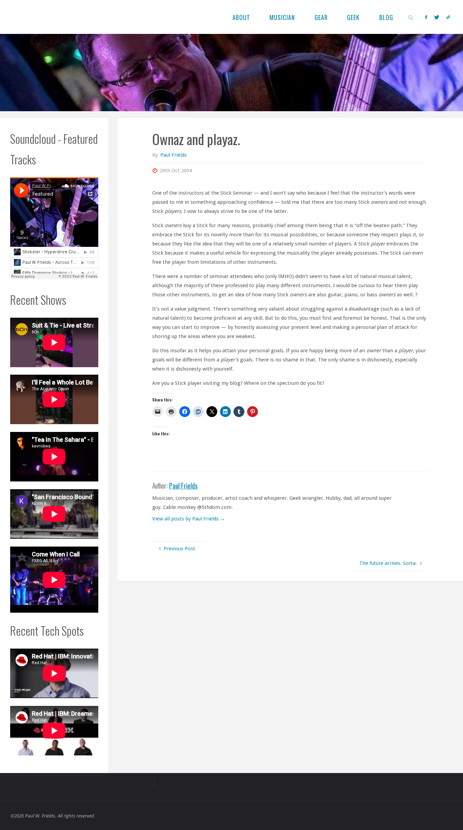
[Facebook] (426, 17)
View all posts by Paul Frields (188, 519)
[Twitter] (437, 17)
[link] (411, 17)
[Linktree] (448, 17)
